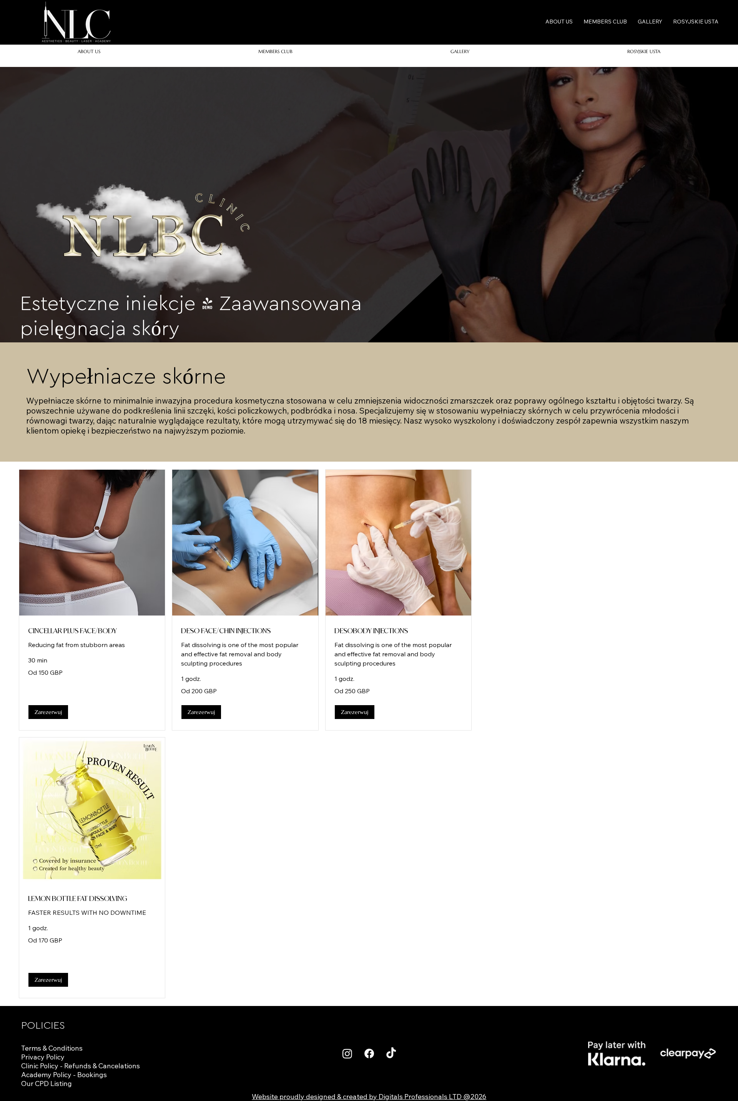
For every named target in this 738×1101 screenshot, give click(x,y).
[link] (92, 631)
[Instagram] (347, 1053)
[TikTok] (391, 1053)
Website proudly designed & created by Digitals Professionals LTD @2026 (369, 1096)
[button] (48, 712)
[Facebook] (369, 1053)
